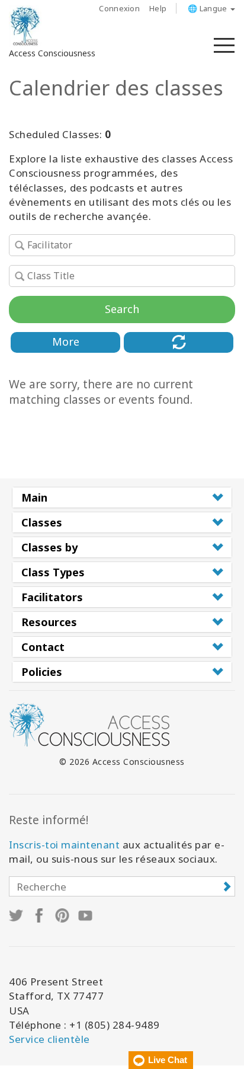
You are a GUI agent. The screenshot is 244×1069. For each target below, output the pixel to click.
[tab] (122, 497)
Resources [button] (49, 622)
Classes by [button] (49, 547)
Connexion (119, 8)
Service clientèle (49, 1039)
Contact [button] (43, 647)
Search (122, 309)
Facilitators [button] (52, 597)
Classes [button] (41, 522)
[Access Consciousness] (25, 26)
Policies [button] (41, 672)
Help (157, 8)
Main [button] (34, 497)
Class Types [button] (53, 572)
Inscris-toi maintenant (64, 844)
